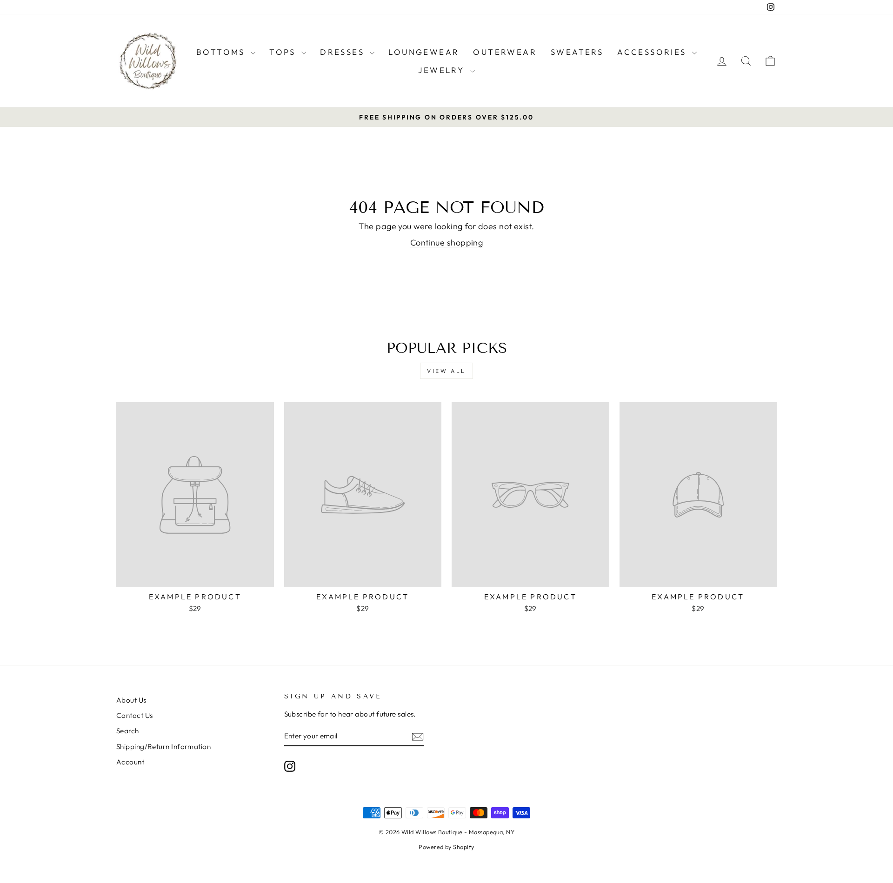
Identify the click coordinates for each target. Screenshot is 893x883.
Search (127, 730)
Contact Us (134, 715)
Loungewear (423, 52)
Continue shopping (446, 242)
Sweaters (577, 52)
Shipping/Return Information (163, 746)
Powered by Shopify (446, 846)
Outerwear (505, 52)
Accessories (653, 52)
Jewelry (442, 70)
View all (446, 370)
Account (130, 761)
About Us (131, 700)
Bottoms (222, 52)
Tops (284, 52)
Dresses (343, 52)
